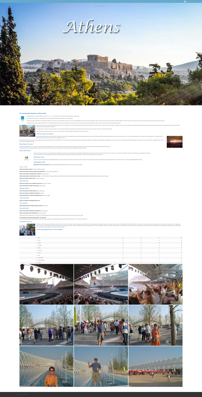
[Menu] (185, 1)
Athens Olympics (50, 116)
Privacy (27, 394)
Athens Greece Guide (21, 394)
